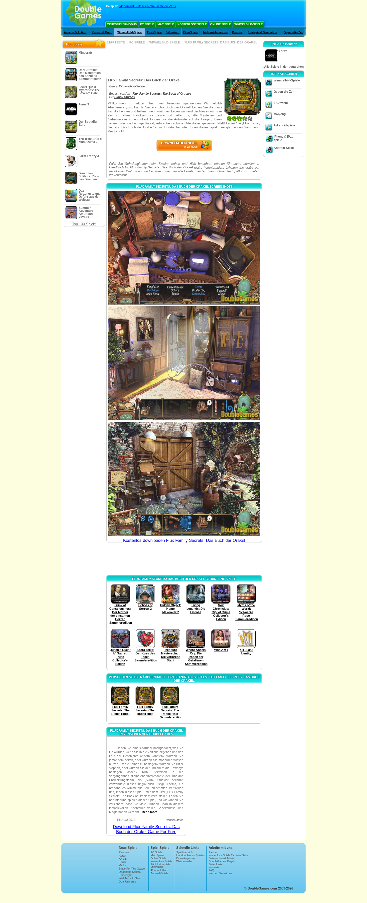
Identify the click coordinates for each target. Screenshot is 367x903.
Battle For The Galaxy (132, 868)
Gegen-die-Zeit (293, 32)
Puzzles (237, 32)
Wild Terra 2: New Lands (129, 880)
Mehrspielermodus (122, 24)
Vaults (122, 865)
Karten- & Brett (102, 32)
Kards (122, 862)
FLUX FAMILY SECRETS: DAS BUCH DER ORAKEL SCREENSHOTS (184, 186)
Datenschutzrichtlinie (221, 858)
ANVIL (123, 858)
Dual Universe (127, 881)
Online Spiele (220, 24)
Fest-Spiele (154, 32)
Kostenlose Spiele (192, 24)
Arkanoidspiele (284, 125)
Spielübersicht (184, 852)
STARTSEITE (116, 42)
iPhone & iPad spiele (283, 138)
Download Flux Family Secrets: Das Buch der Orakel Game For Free (146, 829)
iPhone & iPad (159, 870)
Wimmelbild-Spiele (248, 24)
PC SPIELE (137, 42)
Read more (150, 812)
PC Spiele (147, 24)
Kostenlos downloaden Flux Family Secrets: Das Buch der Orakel (184, 540)
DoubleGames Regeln (222, 861)
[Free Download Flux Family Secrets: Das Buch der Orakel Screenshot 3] (184, 479)
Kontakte (214, 867)
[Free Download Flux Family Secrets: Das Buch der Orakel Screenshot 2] (184, 363)
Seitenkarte (215, 864)
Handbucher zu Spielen (190, 855)
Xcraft (122, 855)
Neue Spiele (128, 848)
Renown (124, 852)
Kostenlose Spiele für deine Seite (228, 855)
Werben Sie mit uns (220, 873)
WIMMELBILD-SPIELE (164, 42)
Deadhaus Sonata (130, 871)
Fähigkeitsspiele (160, 864)
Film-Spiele (190, 32)
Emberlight (125, 875)
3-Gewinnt (173, 32)
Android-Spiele (284, 148)
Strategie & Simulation (262, 32)
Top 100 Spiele (84, 224)
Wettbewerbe (184, 861)
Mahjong (280, 114)
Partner (213, 852)
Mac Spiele (166, 24)
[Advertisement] (184, 60)
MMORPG (157, 867)
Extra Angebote (185, 858)
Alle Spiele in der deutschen (284, 66)
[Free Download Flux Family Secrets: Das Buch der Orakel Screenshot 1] (184, 248)
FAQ (211, 870)
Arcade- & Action (75, 32)
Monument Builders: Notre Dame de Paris (147, 6)
